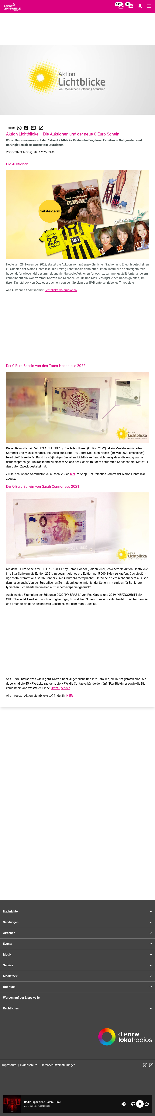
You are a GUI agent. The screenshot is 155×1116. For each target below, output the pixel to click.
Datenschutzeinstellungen (58, 1065)
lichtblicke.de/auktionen (61, 290)
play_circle (139, 1103)
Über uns (9, 987)
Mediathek (10, 976)
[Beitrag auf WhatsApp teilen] (19, 128)
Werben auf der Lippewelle (21, 997)
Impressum (9, 1065)
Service (8, 965)
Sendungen (11, 922)
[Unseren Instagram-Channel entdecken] (151, 1065)
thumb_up (146, 1104)
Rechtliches (11, 1008)
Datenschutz (28, 1065)
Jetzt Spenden (60, 688)
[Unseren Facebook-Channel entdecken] (145, 1065)
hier (72, 474)
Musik (7, 954)
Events (7, 944)
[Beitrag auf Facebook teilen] (26, 128)
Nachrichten (11, 911)
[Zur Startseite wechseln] (12, 7)
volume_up (123, 1104)
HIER (69, 695)
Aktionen (9, 933)
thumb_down (133, 1104)
